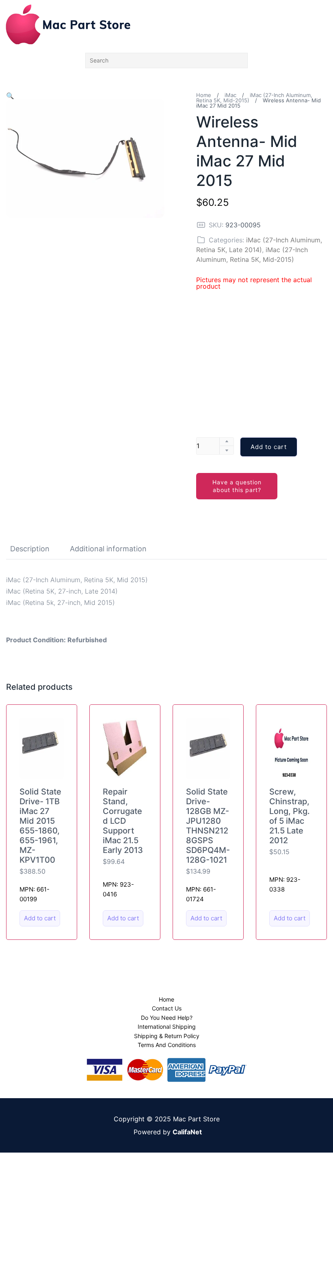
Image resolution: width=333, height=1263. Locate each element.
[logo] (68, 24)
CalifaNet (187, 1132)
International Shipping (167, 1026)
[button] (10, 96)
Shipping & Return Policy (166, 1035)
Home (203, 95)
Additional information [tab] (108, 548)
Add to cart (269, 447)
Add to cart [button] (40, 918)
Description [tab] (30, 548)
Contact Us (167, 1008)
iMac (230, 95)
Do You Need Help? (166, 1017)
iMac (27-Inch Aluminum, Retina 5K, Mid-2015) (254, 98)
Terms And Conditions (167, 1044)
